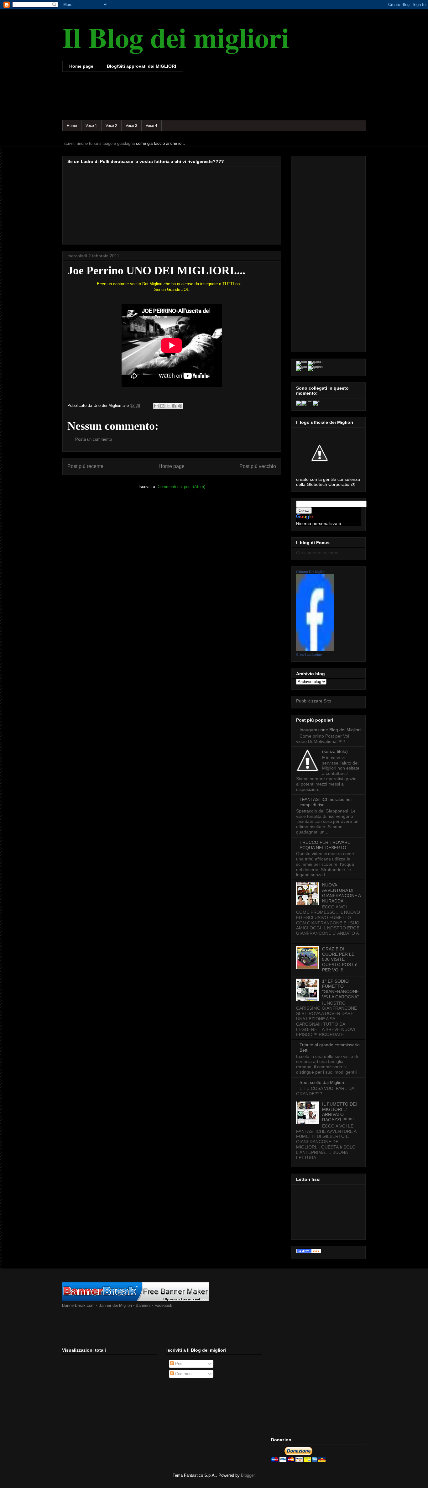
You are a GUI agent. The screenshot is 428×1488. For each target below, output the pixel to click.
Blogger (247, 1475)
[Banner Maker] (135, 1299)
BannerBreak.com (78, 1305)
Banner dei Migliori (115, 1305)
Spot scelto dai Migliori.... (324, 1082)
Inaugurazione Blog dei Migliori (330, 729)
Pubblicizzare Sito (313, 700)
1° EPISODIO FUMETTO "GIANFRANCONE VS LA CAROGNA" (340, 989)
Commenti (184, 1373)
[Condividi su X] (168, 406)
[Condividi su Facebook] (174, 406)
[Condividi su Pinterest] (180, 406)
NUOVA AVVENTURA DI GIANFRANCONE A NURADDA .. (341, 892)
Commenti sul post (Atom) (181, 486)
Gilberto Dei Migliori (310, 572)
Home (72, 126)
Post (179, 1363)
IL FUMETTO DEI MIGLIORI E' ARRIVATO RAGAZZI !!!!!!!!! (339, 1112)
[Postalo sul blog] (162, 406)
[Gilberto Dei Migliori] (315, 649)
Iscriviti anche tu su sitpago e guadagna (98, 143)
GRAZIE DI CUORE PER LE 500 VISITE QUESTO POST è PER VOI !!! (340, 959)
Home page (81, 66)
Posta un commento (93, 439)
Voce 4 (151, 126)
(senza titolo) (335, 751)
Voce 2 (111, 126)
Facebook (163, 1305)
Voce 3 (131, 126)
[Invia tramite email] (156, 406)
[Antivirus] (308, 1251)
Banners (143, 1305)
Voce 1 (91, 126)
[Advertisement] (176, 95)
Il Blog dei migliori (175, 37)
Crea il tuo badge (309, 654)
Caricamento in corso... (319, 552)
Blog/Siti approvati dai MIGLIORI (141, 66)
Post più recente (85, 466)
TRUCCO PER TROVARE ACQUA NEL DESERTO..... (326, 845)
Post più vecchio (257, 466)
